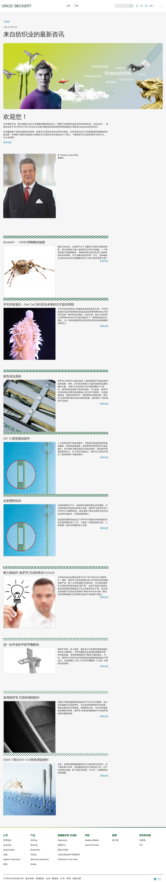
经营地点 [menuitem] (7, 840)
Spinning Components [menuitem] (39, 859)
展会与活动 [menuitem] (63, 850)
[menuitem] (137, 6)
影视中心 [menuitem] (62, 845)
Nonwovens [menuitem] (35, 850)
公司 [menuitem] (5, 835)
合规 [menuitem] (5, 854)
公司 (68, 6)
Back (7, 21)
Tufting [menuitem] (33, 854)
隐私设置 (77, 878)
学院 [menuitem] (87, 835)
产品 (76, 6)
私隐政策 (40, 878)
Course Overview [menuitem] (92, 845)
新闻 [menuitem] (114, 835)
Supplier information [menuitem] (11, 859)
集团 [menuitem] (5, 864)
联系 (69, 878)
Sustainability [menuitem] (9, 850)
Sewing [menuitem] (33, 864)
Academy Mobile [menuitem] (92, 840)
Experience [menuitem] (62, 840)
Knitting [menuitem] (33, 840)
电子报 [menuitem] (115, 840)
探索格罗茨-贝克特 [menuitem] (67, 835)
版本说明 (30, 878)
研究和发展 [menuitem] (145, 835)
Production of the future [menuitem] (68, 859)
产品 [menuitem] (32, 835)
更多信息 (7, 142)
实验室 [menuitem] (142, 840)
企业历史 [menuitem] (7, 845)
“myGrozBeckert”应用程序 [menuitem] (69, 854)
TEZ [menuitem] (141, 845)
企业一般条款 (52, 878)
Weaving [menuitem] (34, 845)
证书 (62, 878)
